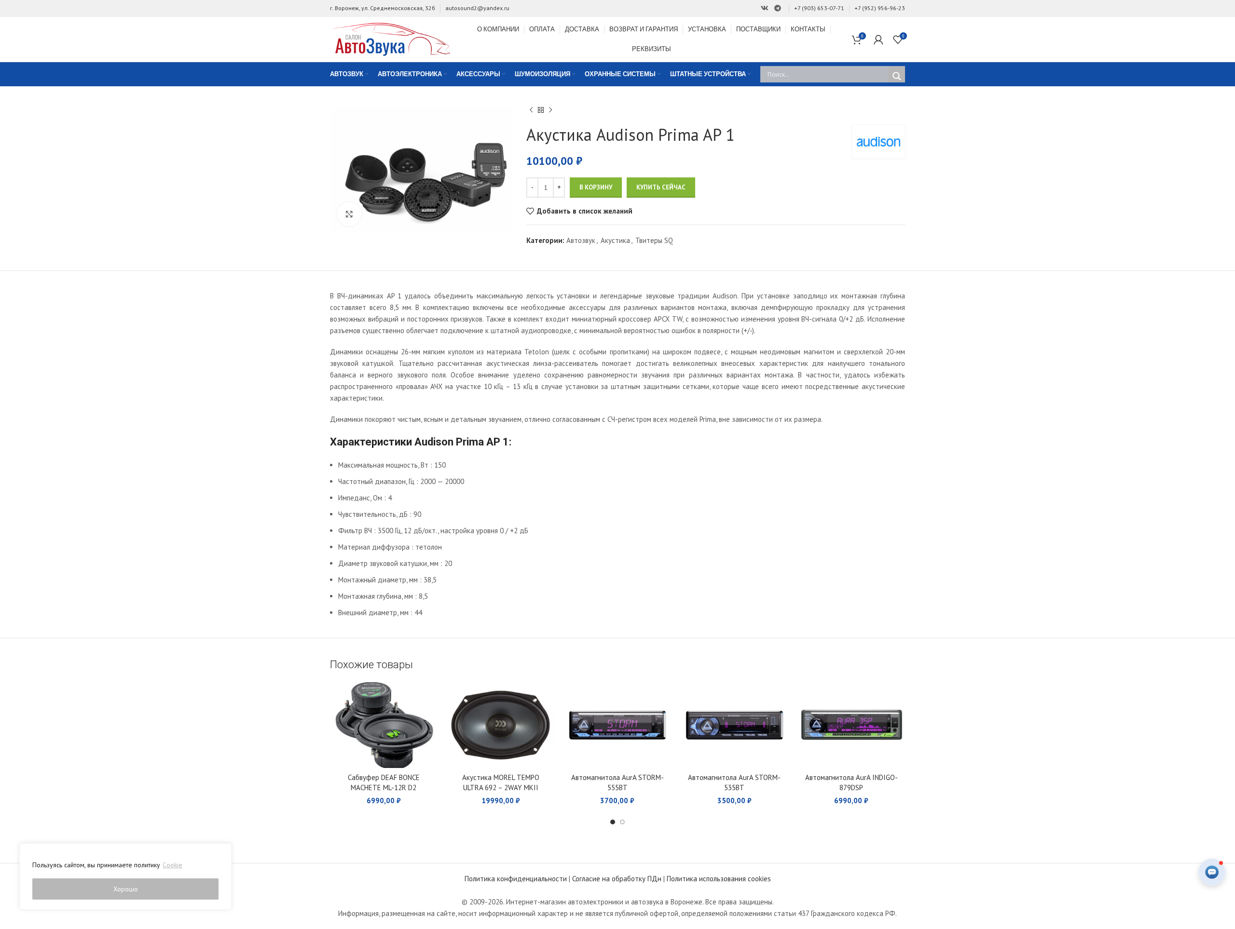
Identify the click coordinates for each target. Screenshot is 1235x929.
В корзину (595, 187)
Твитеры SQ (654, 240)
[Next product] (550, 110)
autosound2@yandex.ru (477, 8)
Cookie (172, 865)
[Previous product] (531, 110)
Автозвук (580, 240)
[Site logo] (390, 38)
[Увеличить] (349, 214)
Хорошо (125, 889)
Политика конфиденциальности (516, 878)
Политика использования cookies (719, 878)
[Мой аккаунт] (878, 39)
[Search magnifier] (897, 76)
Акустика (615, 240)
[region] (125, 876)
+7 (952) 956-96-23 (879, 8)
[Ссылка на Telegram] (777, 8)
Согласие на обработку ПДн (616, 878)
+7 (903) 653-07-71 (819, 8)
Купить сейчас (661, 187)
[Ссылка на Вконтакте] (764, 8)
